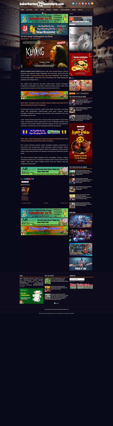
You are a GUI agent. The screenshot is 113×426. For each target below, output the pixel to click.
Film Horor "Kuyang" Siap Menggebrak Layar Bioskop (37, 36)
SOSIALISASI (38, 285)
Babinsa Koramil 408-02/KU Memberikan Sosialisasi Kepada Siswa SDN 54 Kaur (59, 288)
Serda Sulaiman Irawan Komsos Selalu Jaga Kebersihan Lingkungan (84, 109)
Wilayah (74, 9)
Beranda (22, 9)
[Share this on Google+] (29, 179)
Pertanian (29, 285)
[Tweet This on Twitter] (27, 179)
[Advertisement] (56, 326)
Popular (72, 93)
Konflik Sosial (39, 281)
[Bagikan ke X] (25, 182)
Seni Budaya (22, 286)
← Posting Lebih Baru (26, 203)
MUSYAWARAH (38, 283)
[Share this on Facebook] (25, 179)
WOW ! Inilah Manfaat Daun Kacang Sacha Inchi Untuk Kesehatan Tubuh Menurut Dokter (59, 280)
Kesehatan (49, 9)
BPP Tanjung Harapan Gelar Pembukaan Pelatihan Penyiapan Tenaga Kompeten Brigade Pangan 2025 (84, 172)
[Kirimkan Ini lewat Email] (22, 182)
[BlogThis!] (23, 182)
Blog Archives (84, 93)
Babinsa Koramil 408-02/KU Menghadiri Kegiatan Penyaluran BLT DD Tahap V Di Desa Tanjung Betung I (84, 196)
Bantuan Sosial (34, 278)
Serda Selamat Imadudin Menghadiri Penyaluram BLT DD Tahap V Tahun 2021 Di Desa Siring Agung (84, 101)
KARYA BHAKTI (38, 280)
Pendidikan (22, 285)
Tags (78, 93)
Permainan (55, 9)
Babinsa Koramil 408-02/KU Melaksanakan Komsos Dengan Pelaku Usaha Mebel (83, 204)
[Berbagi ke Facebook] (26, 182)
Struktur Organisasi (65, 9)
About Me (80, 9)
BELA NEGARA (24, 278)
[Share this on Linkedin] (33, 179)
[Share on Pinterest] (31, 179)
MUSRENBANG (24, 283)
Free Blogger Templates (69, 313)
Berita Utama (30, 9)
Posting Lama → (64, 203)
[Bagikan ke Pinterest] (28, 182)
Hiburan (42, 9)
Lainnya (37, 9)
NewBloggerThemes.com (52, 313)
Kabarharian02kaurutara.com (61, 309)
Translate (81, 281)
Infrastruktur (27, 280)
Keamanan (23, 281)
